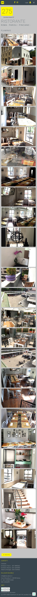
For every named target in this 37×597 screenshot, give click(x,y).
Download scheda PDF (8, 17)
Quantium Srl (14, 594)
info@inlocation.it (6, 576)
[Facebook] (14, 2)
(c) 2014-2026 (5, 594)
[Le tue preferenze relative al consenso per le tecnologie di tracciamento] (34, 594)
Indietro (7, 554)
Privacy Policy (6, 588)
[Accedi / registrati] (30, 2)
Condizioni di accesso (8, 592)
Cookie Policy (6, 590)
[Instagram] (17, 2)
